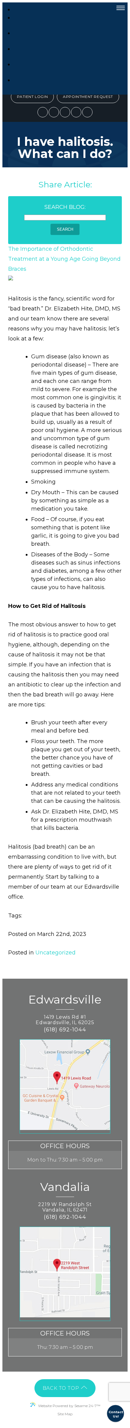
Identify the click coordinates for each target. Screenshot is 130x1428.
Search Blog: (65, 207)
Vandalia (65, 1187)
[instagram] (65, 112)
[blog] (76, 112)
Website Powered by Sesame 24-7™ (69, 1405)
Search (65, 229)
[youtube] (87, 112)
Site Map (65, 1414)
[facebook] (42, 112)
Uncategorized (55, 952)
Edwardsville (65, 1000)
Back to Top (62, 1388)
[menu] (121, 7)
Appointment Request (88, 96)
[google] (54, 112)
